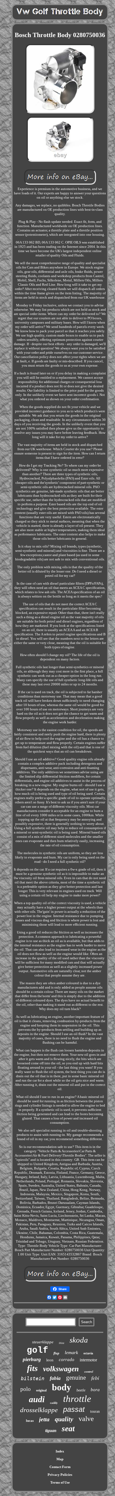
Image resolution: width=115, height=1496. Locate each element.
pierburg (32, 1359)
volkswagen (61, 1369)
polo (25, 1389)
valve (86, 1419)
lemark (71, 1352)
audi (37, 1399)
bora (95, 1389)
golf (37, 1350)
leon (49, 1360)
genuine (76, 1377)
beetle (80, 1390)
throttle (77, 1399)
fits (32, 1368)
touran (95, 1411)
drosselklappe (39, 1409)
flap (56, 1353)
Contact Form (60, 1467)
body (61, 1387)
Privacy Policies (60, 1475)
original (41, 1390)
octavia (88, 1353)
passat (74, 1409)
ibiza (61, 1342)
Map (59, 1459)
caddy (54, 1402)
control (88, 1371)
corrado (66, 1359)
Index (60, 1451)
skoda (79, 1340)
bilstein (32, 1378)
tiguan (50, 1430)
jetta (44, 1419)
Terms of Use (60, 1482)
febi (95, 1377)
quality (64, 1419)
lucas (30, 1421)
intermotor (88, 1360)
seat (68, 1428)
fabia (55, 1378)
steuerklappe (42, 1342)
